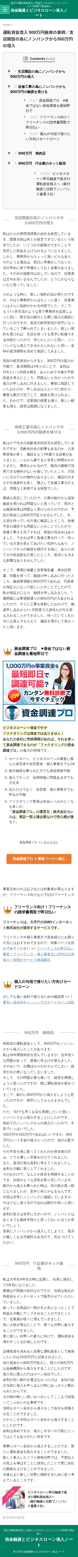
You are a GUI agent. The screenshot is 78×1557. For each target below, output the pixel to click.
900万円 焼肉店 (30, 153)
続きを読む (51, 842)
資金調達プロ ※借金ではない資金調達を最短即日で (48, 105)
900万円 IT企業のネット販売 (40, 163)
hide (50, 59)
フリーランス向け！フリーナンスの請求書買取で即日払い (48, 122)
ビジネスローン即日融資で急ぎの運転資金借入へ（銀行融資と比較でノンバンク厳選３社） (53, 184)
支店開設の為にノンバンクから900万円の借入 (38, 73)
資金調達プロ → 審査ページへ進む (39, 859)
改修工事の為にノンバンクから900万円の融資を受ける (38, 89)
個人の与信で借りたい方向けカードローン (48, 136)
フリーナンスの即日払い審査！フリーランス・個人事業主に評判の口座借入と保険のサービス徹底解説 (38, 954)
